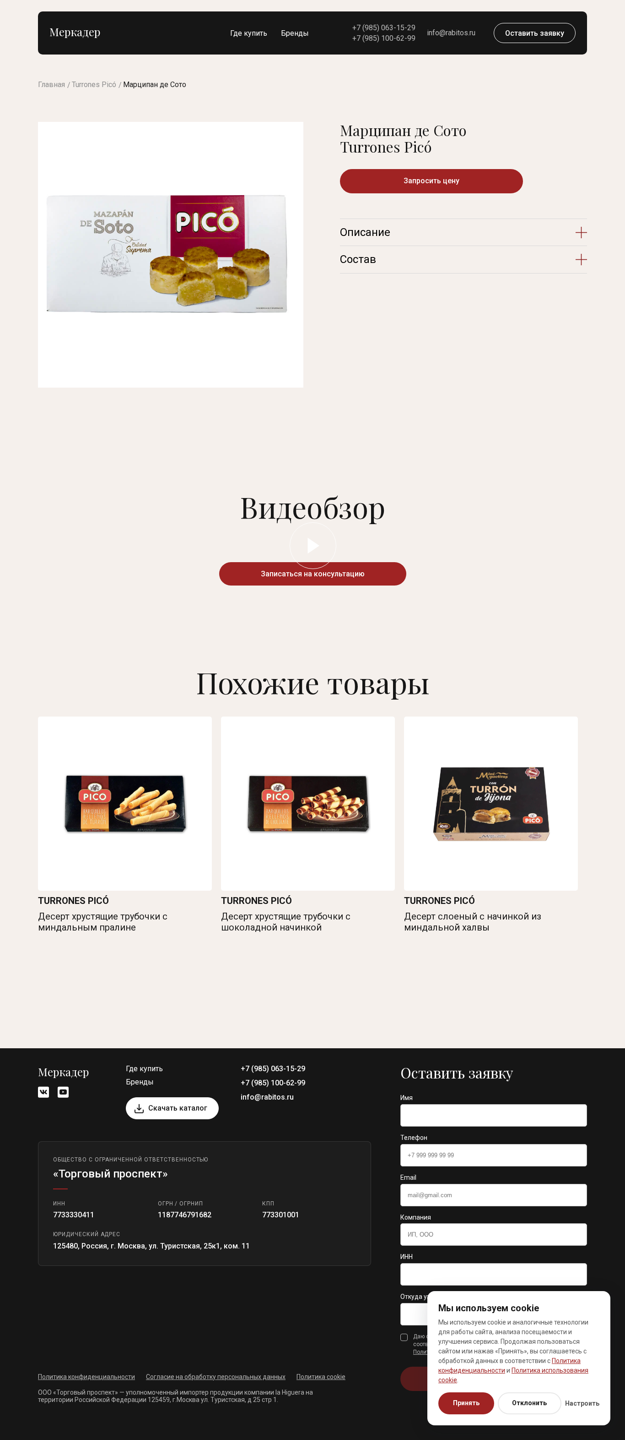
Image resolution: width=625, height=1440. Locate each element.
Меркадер (74, 31)
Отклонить (529, 1403)
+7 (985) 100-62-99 (383, 38)
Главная (51, 84)
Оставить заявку (534, 33)
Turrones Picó (94, 84)
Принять (466, 1403)
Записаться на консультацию (313, 573)
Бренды (295, 33)
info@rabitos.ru (451, 32)
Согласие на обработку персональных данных (216, 1376)
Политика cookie (320, 1376)
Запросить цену (431, 180)
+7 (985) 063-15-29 (383, 27)
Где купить (248, 33)
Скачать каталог (177, 1108)
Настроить (582, 1403)
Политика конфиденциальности (86, 1376)
